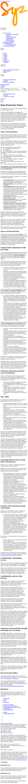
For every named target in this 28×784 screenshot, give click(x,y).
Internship (5, 80)
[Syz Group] (14, 25)
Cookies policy (12, 728)
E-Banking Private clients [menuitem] (9, 93)
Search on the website (5, 90)
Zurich (4, 54)
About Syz (3, 64)
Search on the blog (5, 88)
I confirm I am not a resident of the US (11, 744)
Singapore (5, 62)
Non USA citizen (13, 782)
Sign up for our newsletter (6, 723)
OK (24, 88)
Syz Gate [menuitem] (5, 95)
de (2, 101)
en (1, 100)
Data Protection (6, 708)
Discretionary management (12, 34)
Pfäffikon (5, 55)
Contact (2, 87)
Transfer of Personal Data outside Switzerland (11, 555)
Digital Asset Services (11, 36)
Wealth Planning (10, 38)
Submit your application (8, 82)
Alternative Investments (8, 42)
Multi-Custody (9, 39)
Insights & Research (5, 84)
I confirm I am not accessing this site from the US (13, 745)
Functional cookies (6, 731)
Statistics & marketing (7, 732)
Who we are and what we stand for (11, 69)
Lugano (5, 57)
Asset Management (7, 43)
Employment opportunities (9, 79)
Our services (3, 28)
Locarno (5, 58)
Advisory (8, 35)
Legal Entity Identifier (8, 704)
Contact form (6, 698)
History (5, 72)
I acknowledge (4, 762)
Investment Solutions (11, 44)
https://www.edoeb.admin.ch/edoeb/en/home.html (12, 686)
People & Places (7, 71)
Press (4, 701)
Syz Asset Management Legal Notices (12, 707)
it (3, 101)
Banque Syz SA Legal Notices (10, 706)
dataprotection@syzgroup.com (11, 678)
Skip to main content (5, 1)
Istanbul (5, 59)
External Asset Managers (9, 45)
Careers (2, 74)
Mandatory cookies (6, 730)
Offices (2, 48)
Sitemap (5, 712)
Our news (3, 85)
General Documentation (8, 713)
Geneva (5, 53)
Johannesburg (6, 61)
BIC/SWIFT (6, 702)
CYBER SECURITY (8, 709)
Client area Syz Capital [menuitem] (8, 96)
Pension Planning (10, 40)
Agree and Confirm (5, 747)
